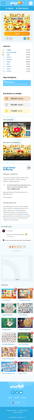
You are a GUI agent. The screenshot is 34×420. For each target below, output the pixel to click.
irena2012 (9, 59)
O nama (23, 397)
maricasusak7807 (11, 52)
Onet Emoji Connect (15, 218)
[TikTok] (17, 392)
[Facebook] (13, 392)
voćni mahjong (16, 210)
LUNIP (8, 54)
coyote (8, 69)
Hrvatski (17, 402)
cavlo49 (9, 66)
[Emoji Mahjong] (17, 22)
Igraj (17, 33)
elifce (8, 64)
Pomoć (10, 397)
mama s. (9, 57)
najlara (9, 62)
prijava (10, 8)
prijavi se (20, 84)
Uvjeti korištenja (18, 412)
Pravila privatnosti (11, 410)
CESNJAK (9, 50)
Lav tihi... (9, 71)
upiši (25, 84)
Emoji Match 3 (25, 214)
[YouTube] (21, 392)
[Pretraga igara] (31, 3)
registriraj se (23, 8)
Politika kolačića (23, 410)
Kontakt (16, 397)
